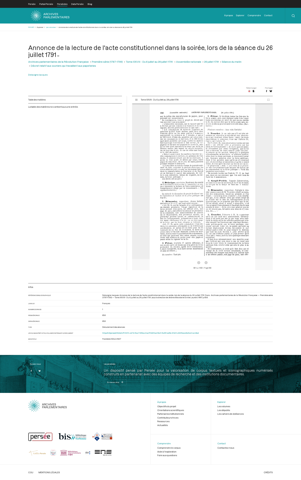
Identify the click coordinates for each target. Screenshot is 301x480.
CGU (30, 472)
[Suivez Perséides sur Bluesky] (39, 371)
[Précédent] (198, 262)
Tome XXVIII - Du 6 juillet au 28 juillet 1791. (149, 61)
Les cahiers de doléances (230, 414)
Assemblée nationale (188, 61)
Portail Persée (46, 4)
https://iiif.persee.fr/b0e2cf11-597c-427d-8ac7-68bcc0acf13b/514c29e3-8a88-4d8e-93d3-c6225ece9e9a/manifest (150, 333)
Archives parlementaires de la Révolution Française (58, 61)
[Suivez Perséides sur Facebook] (31, 371)
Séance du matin (231, 61)
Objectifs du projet (166, 406)
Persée (32, 4)
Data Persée (77, 4)
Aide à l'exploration (166, 451)
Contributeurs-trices (167, 417)
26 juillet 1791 (211, 61)
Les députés (223, 410)
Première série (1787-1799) (107, 61)
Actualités (162, 425)
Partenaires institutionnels (170, 414)
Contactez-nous (225, 448)
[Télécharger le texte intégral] (253, 91)
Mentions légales (49, 472)
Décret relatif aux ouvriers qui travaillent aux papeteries (63, 65)
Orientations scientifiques (170, 410)
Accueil (31, 27)
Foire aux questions (167, 455)
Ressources (163, 421)
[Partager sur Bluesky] (271, 91)
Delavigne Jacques (38, 74)
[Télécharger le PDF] (249, 91)
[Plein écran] (268, 99)
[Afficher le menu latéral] (136, 99)
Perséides (62, 4)
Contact (268, 15)
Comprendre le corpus (168, 448)
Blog (90, 4)
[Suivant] (206, 262)
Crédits (268, 472)
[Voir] (58, 54)
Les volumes (51, 27)
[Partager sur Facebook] (266, 91)
